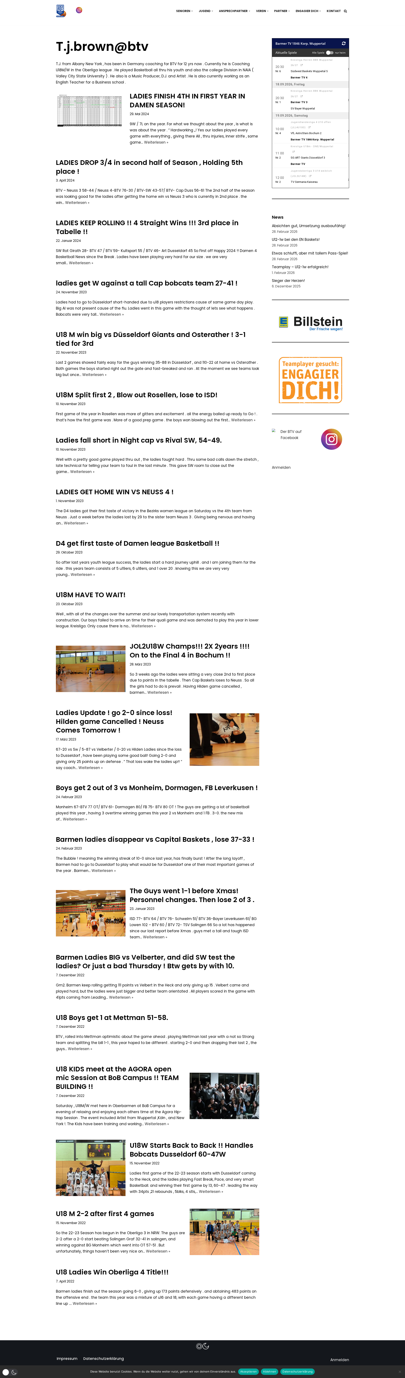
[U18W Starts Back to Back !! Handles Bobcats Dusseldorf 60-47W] (91, 1168)
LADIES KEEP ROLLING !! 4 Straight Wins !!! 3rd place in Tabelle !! (147, 227)
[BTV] (61, 11)
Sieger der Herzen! (288, 280)
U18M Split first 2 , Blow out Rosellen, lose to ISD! (137, 395)
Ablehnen (269, 1371)
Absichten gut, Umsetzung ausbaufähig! (309, 225)
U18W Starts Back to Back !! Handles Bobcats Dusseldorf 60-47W (191, 1150)
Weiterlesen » (156, 142)
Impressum (67, 1358)
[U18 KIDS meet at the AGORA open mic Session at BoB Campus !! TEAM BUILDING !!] (224, 1096)
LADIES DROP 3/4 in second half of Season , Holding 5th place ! (149, 167)
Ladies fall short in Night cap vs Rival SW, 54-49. (139, 440)
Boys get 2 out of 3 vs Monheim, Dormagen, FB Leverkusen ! (157, 787)
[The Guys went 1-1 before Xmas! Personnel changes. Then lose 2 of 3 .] (91, 913)
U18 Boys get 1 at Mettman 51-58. (112, 1017)
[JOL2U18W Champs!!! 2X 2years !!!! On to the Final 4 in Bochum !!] (91, 669)
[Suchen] (345, 11)
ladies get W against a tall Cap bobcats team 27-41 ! (147, 283)
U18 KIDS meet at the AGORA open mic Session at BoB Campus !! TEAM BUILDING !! (117, 1077)
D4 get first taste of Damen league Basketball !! (138, 543)
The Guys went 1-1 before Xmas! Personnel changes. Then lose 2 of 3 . (192, 895)
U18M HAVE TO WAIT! (91, 594)
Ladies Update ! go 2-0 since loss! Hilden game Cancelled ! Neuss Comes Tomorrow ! (114, 721)
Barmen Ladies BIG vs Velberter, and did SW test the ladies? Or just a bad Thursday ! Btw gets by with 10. (145, 961)
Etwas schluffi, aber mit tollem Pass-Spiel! (310, 253)
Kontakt (334, 11)
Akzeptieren (248, 1371)
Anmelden (281, 467)
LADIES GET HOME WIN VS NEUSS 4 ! (115, 492)
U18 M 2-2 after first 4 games (105, 1213)
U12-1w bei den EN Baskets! (296, 239)
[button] (192, 11)
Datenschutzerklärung (103, 1358)
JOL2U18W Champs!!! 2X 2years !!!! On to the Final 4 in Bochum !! (190, 650)
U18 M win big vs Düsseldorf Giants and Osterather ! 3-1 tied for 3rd (151, 339)
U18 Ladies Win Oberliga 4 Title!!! (112, 1272)
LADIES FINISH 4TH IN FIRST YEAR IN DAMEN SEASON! (187, 100)
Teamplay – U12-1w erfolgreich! (300, 266)
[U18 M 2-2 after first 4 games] (224, 1232)
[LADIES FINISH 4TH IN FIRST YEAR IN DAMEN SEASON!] (91, 118)
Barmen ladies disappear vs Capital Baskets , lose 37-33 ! (155, 839)
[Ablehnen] (400, 1372)
